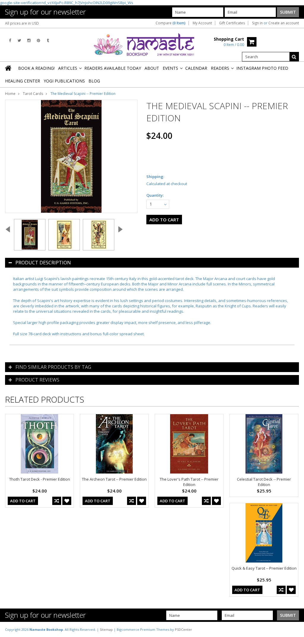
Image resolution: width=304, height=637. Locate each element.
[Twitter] (19, 40)
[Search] (294, 56)
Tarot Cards (33, 93)
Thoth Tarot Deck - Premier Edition (39, 479)
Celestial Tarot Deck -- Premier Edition (264, 481)
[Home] (8, 68)
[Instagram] (29, 40)
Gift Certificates (232, 23)
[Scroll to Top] (295, 629)
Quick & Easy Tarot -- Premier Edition (264, 568)
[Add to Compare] (56, 501)
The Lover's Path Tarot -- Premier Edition (189, 481)
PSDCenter (183, 629)
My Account (202, 23)
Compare (171, 23)
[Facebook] (10, 40)
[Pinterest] (38, 40)
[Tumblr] (48, 40)
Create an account (283, 23)
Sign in (257, 23)
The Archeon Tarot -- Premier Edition (114, 479)
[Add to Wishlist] (66, 501)
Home (10, 93)
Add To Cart (23, 500)
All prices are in (22, 23)
